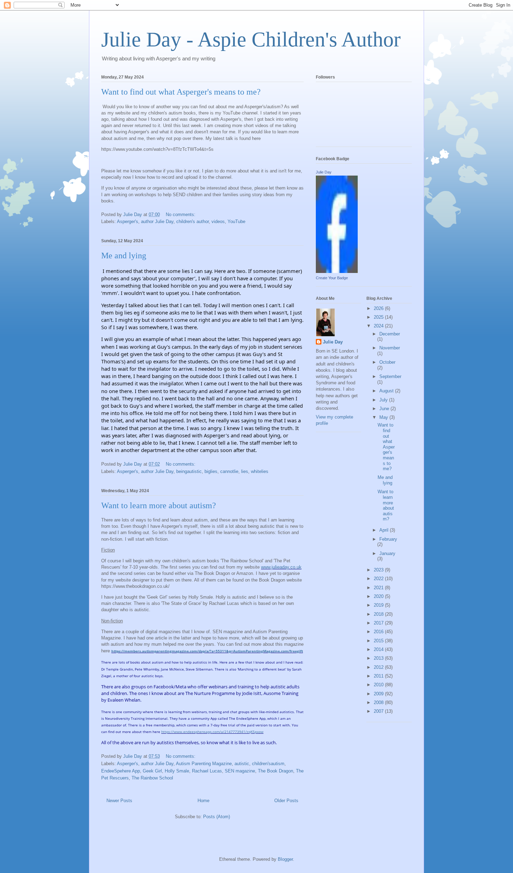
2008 (379, 702)
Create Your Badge (332, 278)
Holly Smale (177, 771)
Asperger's (127, 221)
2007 (379, 711)
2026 (379, 308)
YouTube (236, 221)
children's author (192, 221)
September (390, 376)
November (389, 347)
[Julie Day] (337, 271)
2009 (379, 693)
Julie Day (324, 172)
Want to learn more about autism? (158, 505)
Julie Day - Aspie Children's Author (251, 39)
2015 (379, 640)
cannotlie (229, 471)
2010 (379, 684)
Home (203, 800)
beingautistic (189, 471)
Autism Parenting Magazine (204, 763)
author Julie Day (157, 221)
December (389, 333)
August (387, 390)
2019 (379, 605)
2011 (379, 676)
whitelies (259, 471)
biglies (211, 471)
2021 (379, 587)
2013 (379, 658)
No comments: (181, 214)
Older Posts (286, 800)
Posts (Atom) (216, 816)
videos (218, 221)
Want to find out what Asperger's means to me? (181, 91)
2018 (379, 614)
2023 (379, 569)
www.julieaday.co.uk (281, 567)
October (387, 362)
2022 (379, 578)
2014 (379, 649)
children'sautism (268, 763)
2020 (379, 596)
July (384, 399)
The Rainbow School (152, 777)
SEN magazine (240, 771)
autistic (242, 763)
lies (244, 471)
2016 (379, 631)
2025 (379, 317)
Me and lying (123, 255)
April (384, 530)
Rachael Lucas (207, 771)
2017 (379, 623)
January (387, 553)
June (385, 408)
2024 (379, 325)
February (388, 539)
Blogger (285, 859)
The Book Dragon (275, 771)
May (384, 417)
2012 (379, 667)
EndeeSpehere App (120, 771)
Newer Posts (119, 800)
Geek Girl (152, 771)
